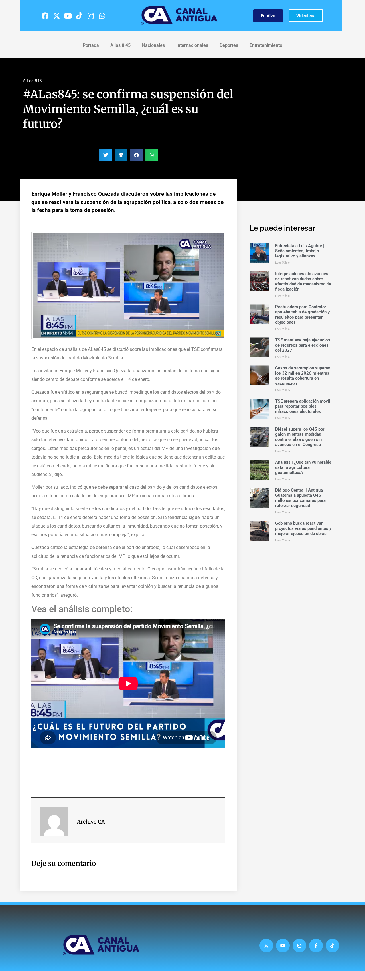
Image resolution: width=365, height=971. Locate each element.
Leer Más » (282, 263)
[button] (105, 155)
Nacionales (153, 45)
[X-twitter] (56, 15)
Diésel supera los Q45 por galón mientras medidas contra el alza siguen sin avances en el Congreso (299, 437)
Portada (91, 45)
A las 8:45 (120, 45)
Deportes (229, 45)
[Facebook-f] (316, 945)
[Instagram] (90, 15)
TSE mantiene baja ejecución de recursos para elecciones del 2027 (302, 345)
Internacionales (192, 45)
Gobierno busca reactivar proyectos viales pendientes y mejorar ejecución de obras (303, 528)
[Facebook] (45, 15)
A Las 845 (32, 80)
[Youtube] (68, 15)
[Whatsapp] (102, 15)
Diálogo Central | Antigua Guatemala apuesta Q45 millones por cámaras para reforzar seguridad (300, 498)
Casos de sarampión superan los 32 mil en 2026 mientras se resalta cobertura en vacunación (302, 375)
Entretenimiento (266, 45)
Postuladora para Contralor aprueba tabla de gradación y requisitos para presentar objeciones (302, 314)
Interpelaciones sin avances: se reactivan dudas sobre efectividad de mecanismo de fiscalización (303, 281)
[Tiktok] (79, 15)
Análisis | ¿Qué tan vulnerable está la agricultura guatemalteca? (303, 467)
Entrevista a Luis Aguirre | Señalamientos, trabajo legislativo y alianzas (299, 251)
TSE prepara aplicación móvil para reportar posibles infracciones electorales (302, 406)
